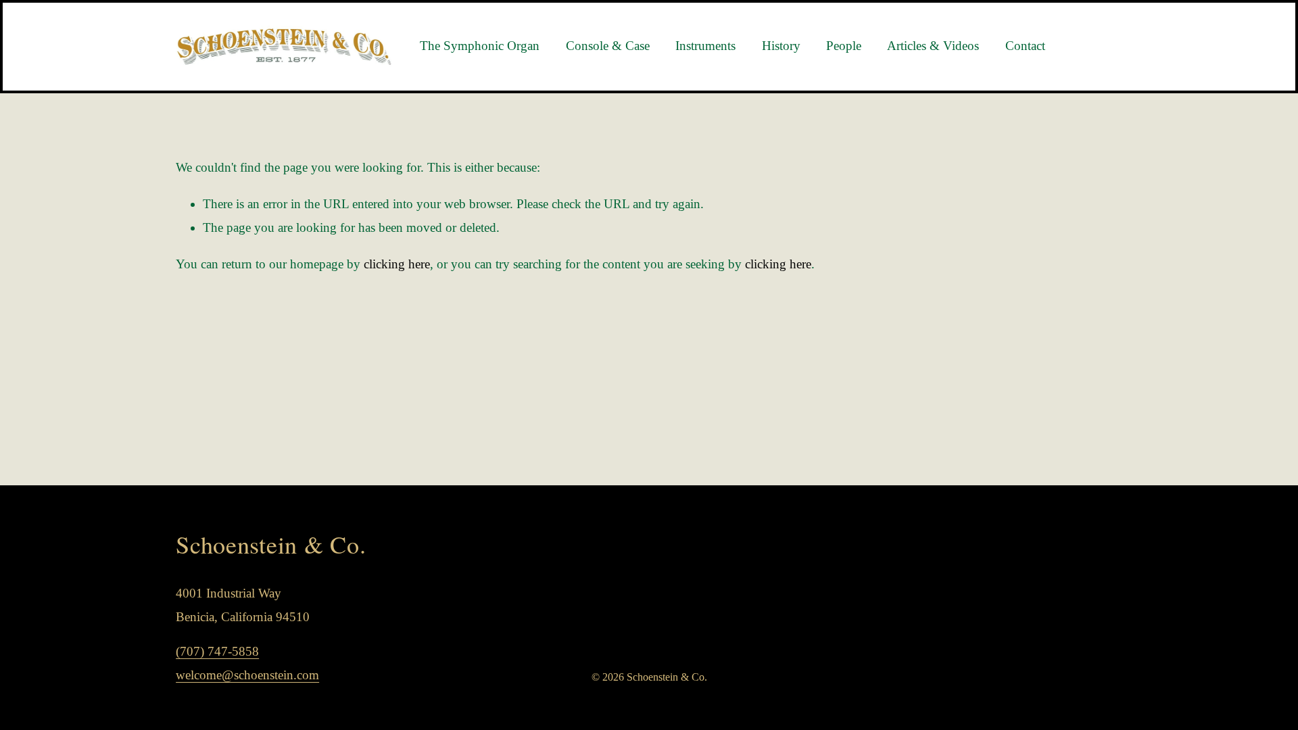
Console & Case (608, 46)
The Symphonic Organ (479, 46)
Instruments (705, 46)
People (843, 46)
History (781, 46)
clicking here (397, 264)
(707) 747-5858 (217, 651)
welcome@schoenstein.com (247, 675)
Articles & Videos (933, 46)
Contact (1025, 46)
